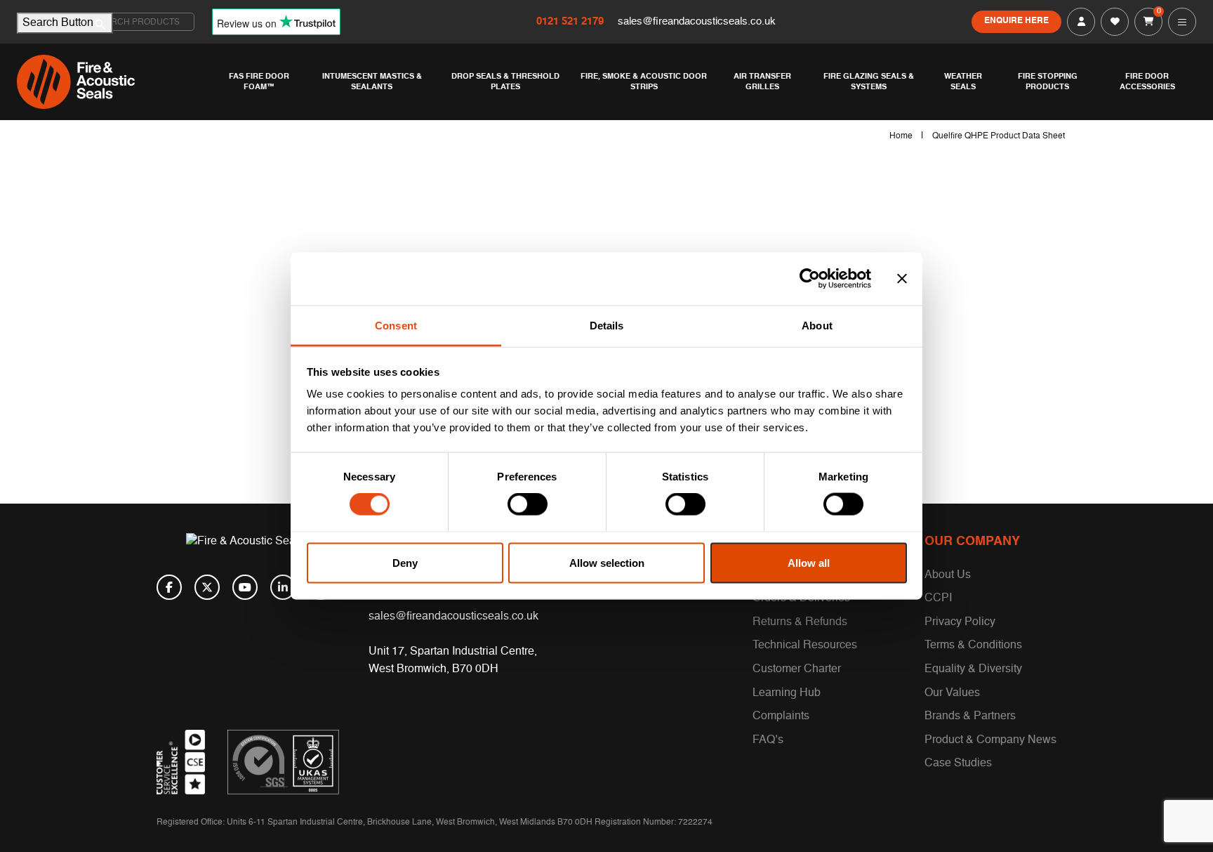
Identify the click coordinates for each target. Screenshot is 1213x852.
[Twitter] (207, 587)
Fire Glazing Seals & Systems (868, 81)
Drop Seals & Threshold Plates (505, 81)
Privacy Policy (959, 622)
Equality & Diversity (973, 669)
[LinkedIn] (283, 587)
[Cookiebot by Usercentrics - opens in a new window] (809, 278)
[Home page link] (115, 82)
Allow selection (606, 562)
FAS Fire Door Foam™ (259, 81)
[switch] (528, 504)
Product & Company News (990, 740)
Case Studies (958, 763)
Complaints (781, 716)
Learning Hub (787, 693)
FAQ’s (768, 740)
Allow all (809, 562)
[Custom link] (283, 762)
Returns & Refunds (800, 622)
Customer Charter (797, 669)
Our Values (952, 693)
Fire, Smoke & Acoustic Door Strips (644, 81)
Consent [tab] (396, 325)
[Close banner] (902, 279)
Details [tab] (607, 325)
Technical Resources (805, 645)
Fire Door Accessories (1147, 81)
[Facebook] (169, 587)
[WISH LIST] (1115, 22)
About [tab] (817, 325)
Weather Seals (963, 81)
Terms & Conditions (973, 645)
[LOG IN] (1081, 22)
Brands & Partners (970, 716)
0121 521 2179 (571, 21)
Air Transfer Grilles (762, 81)
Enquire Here (1016, 21)
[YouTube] (245, 587)
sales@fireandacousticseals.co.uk (697, 21)
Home (901, 136)
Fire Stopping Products (1048, 81)
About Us (947, 575)
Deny (405, 562)
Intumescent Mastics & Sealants (372, 81)
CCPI (938, 598)
